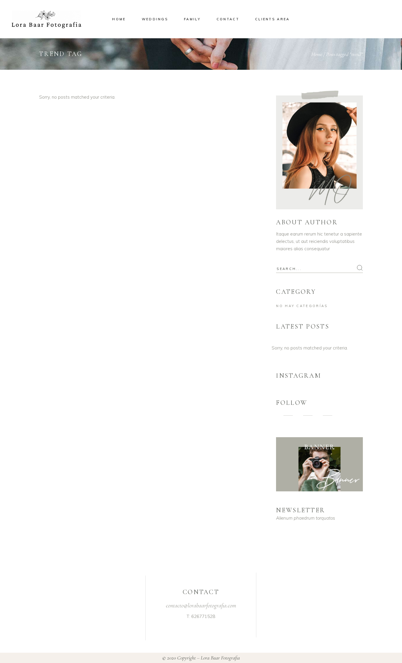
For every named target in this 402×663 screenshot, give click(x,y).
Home (316, 54)
